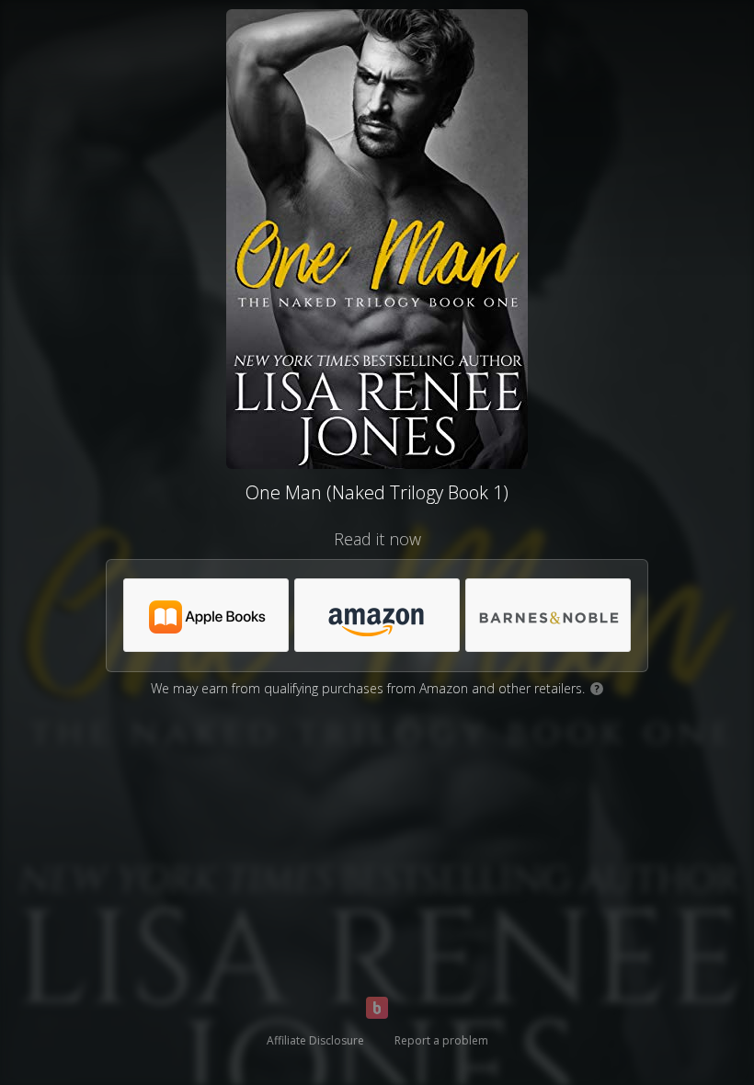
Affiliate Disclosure (315, 1040)
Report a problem (441, 1040)
